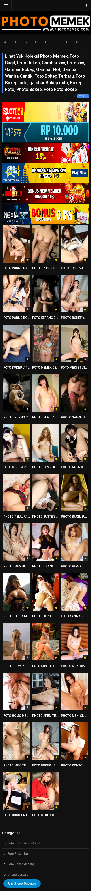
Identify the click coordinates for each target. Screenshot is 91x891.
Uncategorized (18, 874)
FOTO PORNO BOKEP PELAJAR (25, 318)
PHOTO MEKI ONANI (75, 715)
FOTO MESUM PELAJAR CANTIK (25, 467)
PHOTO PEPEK (71, 566)
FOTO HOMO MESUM (18, 715)
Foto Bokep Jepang (21, 864)
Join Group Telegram (22, 883)
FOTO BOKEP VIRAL (17, 367)
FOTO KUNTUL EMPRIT (48, 666)
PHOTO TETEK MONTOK (20, 616)
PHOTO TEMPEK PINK (47, 467)
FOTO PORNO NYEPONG (20, 268)
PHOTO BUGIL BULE (75, 516)
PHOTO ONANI (42, 566)
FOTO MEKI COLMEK (46, 815)
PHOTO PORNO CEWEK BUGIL (24, 417)
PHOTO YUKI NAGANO (47, 268)
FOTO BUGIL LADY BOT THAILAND (26, 815)
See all (83, 96)
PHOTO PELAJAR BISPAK (21, 516)
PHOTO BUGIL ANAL (46, 417)
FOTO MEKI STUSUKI (75, 367)
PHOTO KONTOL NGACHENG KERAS (57, 616)
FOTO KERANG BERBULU (49, 318)
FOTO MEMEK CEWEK (47, 367)
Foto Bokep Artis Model (24, 843)
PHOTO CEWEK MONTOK (20, 666)
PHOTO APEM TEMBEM (48, 715)
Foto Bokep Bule (19, 853)
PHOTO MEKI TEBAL (17, 765)
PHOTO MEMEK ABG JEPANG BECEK (29, 566)
